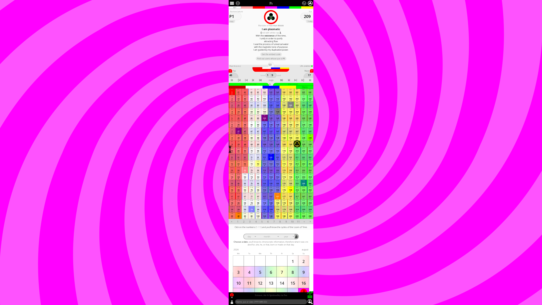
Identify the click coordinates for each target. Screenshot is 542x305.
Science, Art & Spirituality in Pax (271, 295)
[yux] (232, 302)
